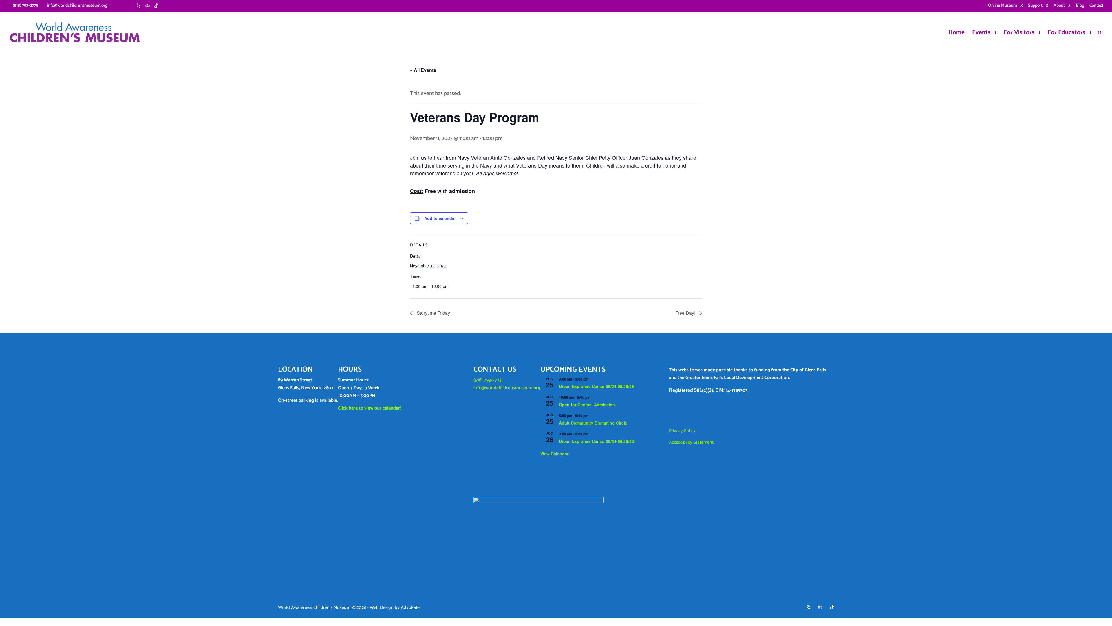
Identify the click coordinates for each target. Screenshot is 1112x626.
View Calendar (554, 453)
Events (981, 33)
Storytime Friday (433, 313)
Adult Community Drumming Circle (593, 423)
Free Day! (685, 313)
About (1059, 6)
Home (956, 33)
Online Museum (1002, 6)
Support (1035, 6)
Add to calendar (440, 218)
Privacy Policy (682, 431)
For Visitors (1019, 33)
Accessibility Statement (691, 442)
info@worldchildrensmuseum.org (506, 388)
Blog (1080, 6)
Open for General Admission (587, 404)
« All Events (423, 70)
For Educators (1066, 33)
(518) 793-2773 (487, 380)
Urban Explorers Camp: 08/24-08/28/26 (596, 386)
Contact (1096, 6)
